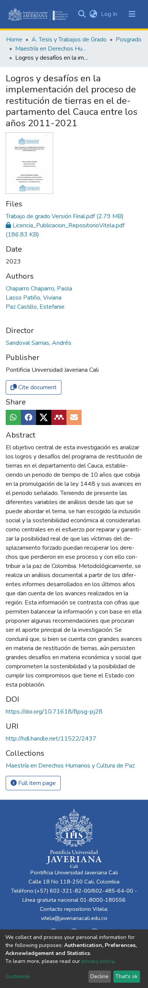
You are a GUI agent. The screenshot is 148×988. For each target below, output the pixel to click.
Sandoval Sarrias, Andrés (38, 343)
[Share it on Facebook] (28, 417)
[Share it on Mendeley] (58, 417)
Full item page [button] (36, 783)
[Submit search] (82, 14)
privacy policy (98, 961)
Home (14, 39)
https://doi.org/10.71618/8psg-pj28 (54, 711)
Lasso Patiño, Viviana (33, 297)
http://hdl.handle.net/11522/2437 (51, 738)
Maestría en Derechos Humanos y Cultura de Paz (53, 48)
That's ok (126, 976)
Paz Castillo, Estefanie (35, 307)
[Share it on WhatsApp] (13, 417)
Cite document (37, 387)
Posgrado (129, 39)
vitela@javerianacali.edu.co (74, 918)
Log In (110, 14)
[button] (93, 14)
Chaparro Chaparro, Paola (39, 288)
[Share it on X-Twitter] (43, 417)
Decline (99, 976)
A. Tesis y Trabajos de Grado (69, 39)
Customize (17, 976)
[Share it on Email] (74, 417)
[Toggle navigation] (132, 14)
